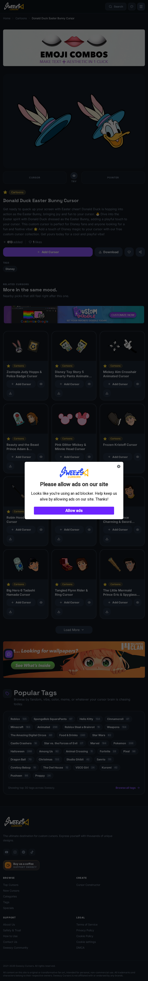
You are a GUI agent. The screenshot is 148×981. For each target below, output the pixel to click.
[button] (74, 511)
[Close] (119, 466)
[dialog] (74, 490)
